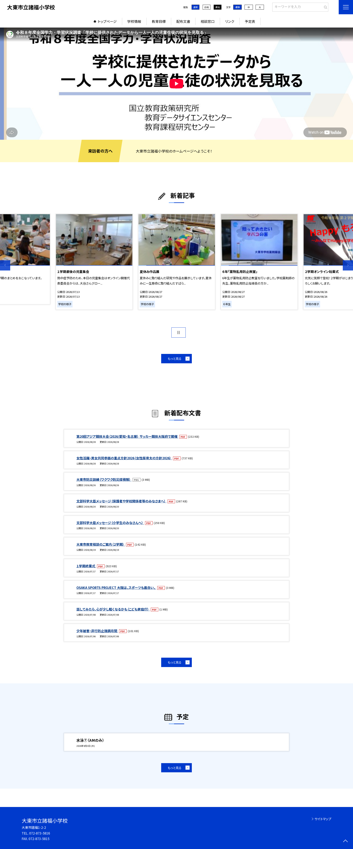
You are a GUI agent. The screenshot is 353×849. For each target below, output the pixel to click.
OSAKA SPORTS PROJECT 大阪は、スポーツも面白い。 (116, 587)
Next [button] (348, 265)
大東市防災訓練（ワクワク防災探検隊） (104, 479)
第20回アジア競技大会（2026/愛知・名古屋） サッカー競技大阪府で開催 (127, 436)
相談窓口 (207, 21)
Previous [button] (5, 265)
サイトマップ (322, 818)
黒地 (217, 7)
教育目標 (159, 21)
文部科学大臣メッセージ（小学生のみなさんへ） (110, 522)
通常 (195, 7)
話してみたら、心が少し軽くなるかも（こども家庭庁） (113, 609)
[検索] (324, 6)
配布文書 (183, 21)
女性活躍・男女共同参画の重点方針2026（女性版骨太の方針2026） (124, 458)
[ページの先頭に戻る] (345, 841)
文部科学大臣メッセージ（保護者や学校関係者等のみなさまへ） (121, 501)
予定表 (250, 21)
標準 (237, 7)
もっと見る (174, 358)
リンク (229, 21)
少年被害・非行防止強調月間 (97, 630)
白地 (206, 7)
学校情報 (134, 21)
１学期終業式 (86, 565)
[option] (176, 84)
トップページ (107, 21)
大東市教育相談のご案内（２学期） (100, 544)
